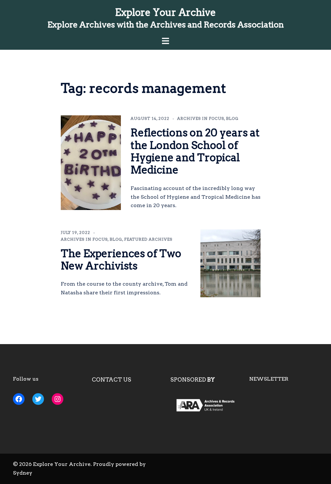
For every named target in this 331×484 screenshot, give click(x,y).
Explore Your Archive (165, 12)
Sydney (22, 473)
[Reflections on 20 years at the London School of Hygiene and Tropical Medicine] (91, 162)
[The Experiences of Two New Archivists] (230, 263)
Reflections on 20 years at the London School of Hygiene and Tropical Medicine (195, 151)
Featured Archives (148, 239)
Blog (232, 118)
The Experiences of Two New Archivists (121, 259)
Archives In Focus (200, 118)
